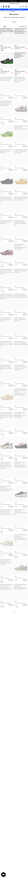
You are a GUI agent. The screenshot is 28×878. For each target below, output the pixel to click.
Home (2, 11)
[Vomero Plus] (21, 133)
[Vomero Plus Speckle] (7, 85)
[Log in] (23, 7)
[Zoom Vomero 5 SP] (7, 349)
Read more (22, 17)
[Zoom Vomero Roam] (21, 228)
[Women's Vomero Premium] (21, 108)
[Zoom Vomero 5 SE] (7, 60)
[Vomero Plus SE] (7, 133)
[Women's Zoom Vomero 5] (7, 36)
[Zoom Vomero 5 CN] (21, 470)
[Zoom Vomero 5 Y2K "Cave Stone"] (21, 373)
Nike (8, 11)
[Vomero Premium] (21, 181)
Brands (5, 11)
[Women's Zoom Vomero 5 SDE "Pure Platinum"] (21, 396)
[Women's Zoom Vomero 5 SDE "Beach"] (7, 396)
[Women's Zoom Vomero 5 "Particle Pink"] (7, 301)
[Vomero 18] (7, 157)
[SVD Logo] (6, 7)
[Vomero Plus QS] (7, 181)
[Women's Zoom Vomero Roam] (21, 36)
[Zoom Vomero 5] (21, 85)
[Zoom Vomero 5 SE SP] (21, 517)
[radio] (2, 26)
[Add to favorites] (12, 46)
